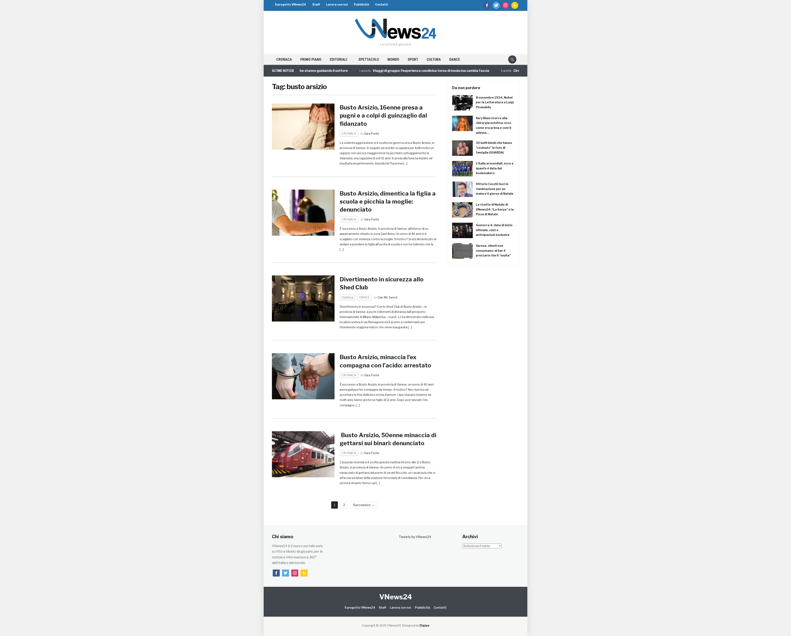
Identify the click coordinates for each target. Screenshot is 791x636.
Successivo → (364, 505)
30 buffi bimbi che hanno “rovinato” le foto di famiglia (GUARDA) (494, 147)
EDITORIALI (338, 59)
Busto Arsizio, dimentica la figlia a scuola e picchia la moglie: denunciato (388, 201)
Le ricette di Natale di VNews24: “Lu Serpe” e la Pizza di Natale (495, 209)
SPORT (413, 59)
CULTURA (434, 59)
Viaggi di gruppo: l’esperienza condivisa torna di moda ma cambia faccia (404, 71)
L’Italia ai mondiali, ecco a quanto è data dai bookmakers (494, 168)
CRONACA (284, 59)
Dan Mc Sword (387, 297)
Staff (316, 4)
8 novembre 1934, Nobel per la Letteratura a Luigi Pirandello (495, 102)
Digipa (424, 625)
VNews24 (395, 597)
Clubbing (347, 297)
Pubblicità (361, 4)
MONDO (393, 59)
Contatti (381, 4)
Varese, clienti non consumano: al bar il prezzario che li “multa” (493, 250)
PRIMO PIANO (310, 59)
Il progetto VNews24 (290, 4)
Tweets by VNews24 (415, 537)
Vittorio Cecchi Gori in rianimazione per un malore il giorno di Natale (494, 189)
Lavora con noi (337, 4)
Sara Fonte (371, 133)
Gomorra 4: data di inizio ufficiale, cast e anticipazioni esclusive (494, 230)
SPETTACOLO (368, 59)
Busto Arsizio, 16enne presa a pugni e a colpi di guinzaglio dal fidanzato (383, 115)
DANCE (454, 59)
